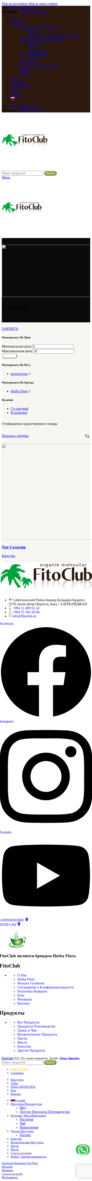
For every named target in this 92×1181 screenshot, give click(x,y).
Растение (35, 43)
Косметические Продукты (39, 66)
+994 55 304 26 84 (32, 12)
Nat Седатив (14, 547)
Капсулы (26, 62)
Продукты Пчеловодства (39, 27)
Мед (32, 31)
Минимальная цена (16, 346)
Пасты (24, 71)
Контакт (23, 1003)
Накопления (38, 51)
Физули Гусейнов (30, 983)
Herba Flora (25, 979)
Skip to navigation (15, 4)
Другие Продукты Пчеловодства (54, 35)
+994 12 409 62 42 (22, 8)
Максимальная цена (17, 351)
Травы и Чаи (27, 1030)
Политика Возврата (32, 991)
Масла (24, 75)
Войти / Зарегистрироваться (28, 1156)
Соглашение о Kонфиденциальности (45, 987)
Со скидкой (19, 408)
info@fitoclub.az (24, 616)
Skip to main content (42, 4)
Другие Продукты (33, 55)
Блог (21, 995)
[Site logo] (25, 169)
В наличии (19, 412)
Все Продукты (28, 1022)
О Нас (22, 975)
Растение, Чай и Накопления (41, 39)
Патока (34, 58)
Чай (31, 47)
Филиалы (24, 999)
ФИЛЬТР (9, 356)
